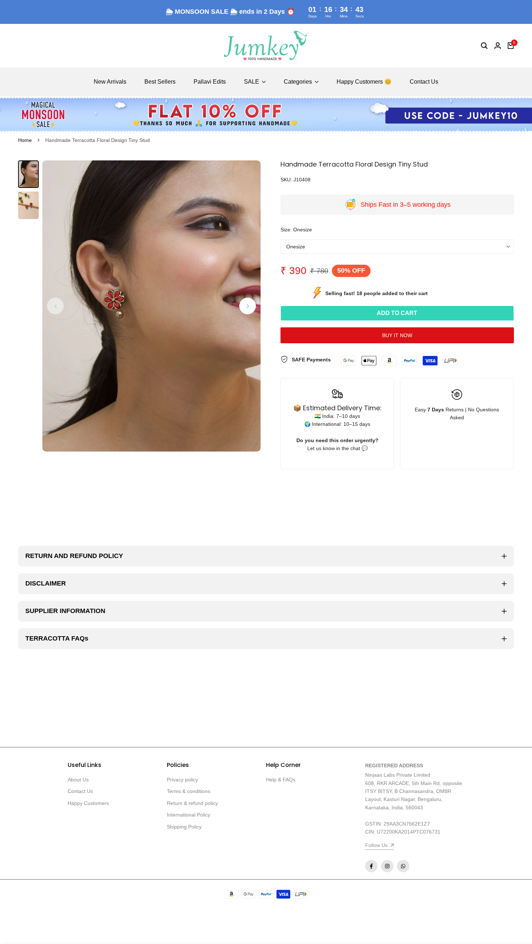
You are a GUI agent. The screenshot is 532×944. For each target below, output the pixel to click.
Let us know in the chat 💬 (337, 448)
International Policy (188, 815)
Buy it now (397, 335)
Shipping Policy (184, 827)
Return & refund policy (192, 803)
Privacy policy (182, 780)
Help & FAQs (280, 780)
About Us (78, 780)
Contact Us (80, 791)
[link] (266, 114)
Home (25, 140)
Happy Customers (88, 803)
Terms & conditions (188, 791)
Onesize (295, 246)
